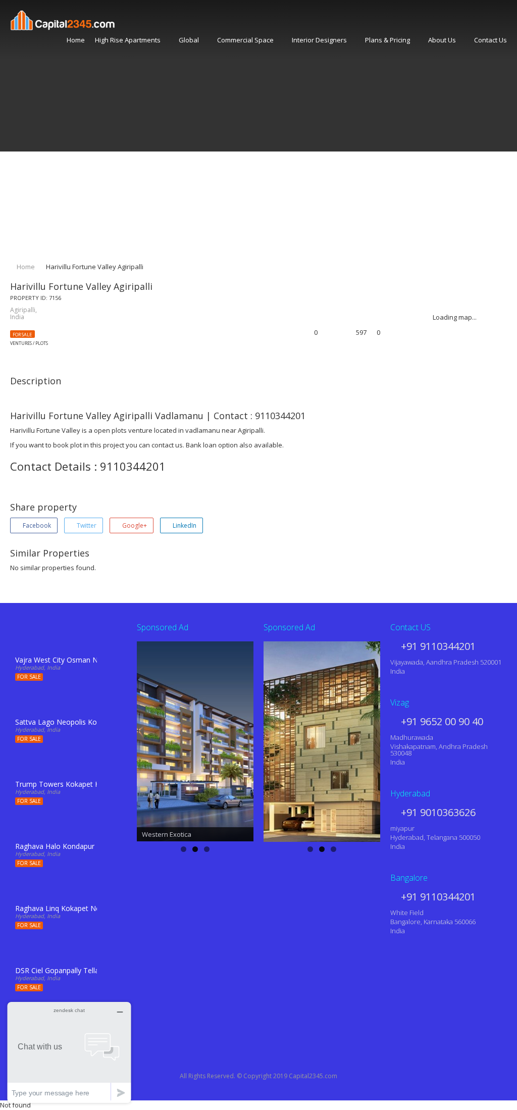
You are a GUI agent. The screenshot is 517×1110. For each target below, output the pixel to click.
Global (189, 39)
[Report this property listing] (336, 333)
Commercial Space (245, 39)
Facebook (36, 525)
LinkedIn (183, 525)
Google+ (134, 525)
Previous (119, 738)
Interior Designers (319, 39)
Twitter (85, 525)
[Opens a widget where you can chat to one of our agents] (69, 1052)
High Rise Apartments (128, 39)
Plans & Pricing (387, 39)
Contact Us (490, 39)
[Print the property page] (325, 333)
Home (76, 39)
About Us (442, 39)
